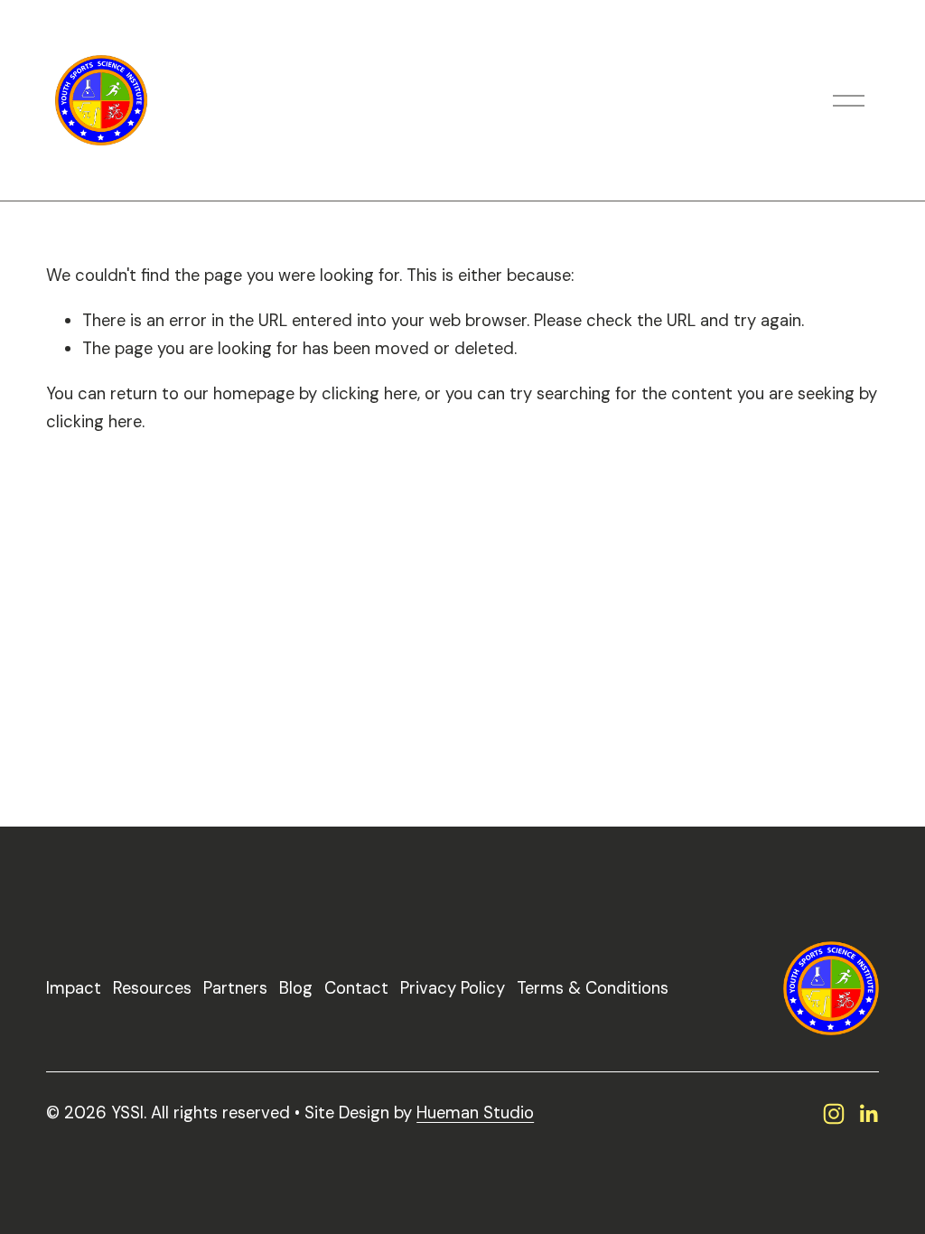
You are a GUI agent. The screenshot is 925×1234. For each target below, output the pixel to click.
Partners (235, 988)
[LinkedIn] (868, 1114)
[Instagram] (834, 1114)
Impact (73, 988)
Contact (356, 988)
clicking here (369, 394)
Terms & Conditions (592, 988)
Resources (152, 988)
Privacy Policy (452, 988)
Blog (296, 988)
